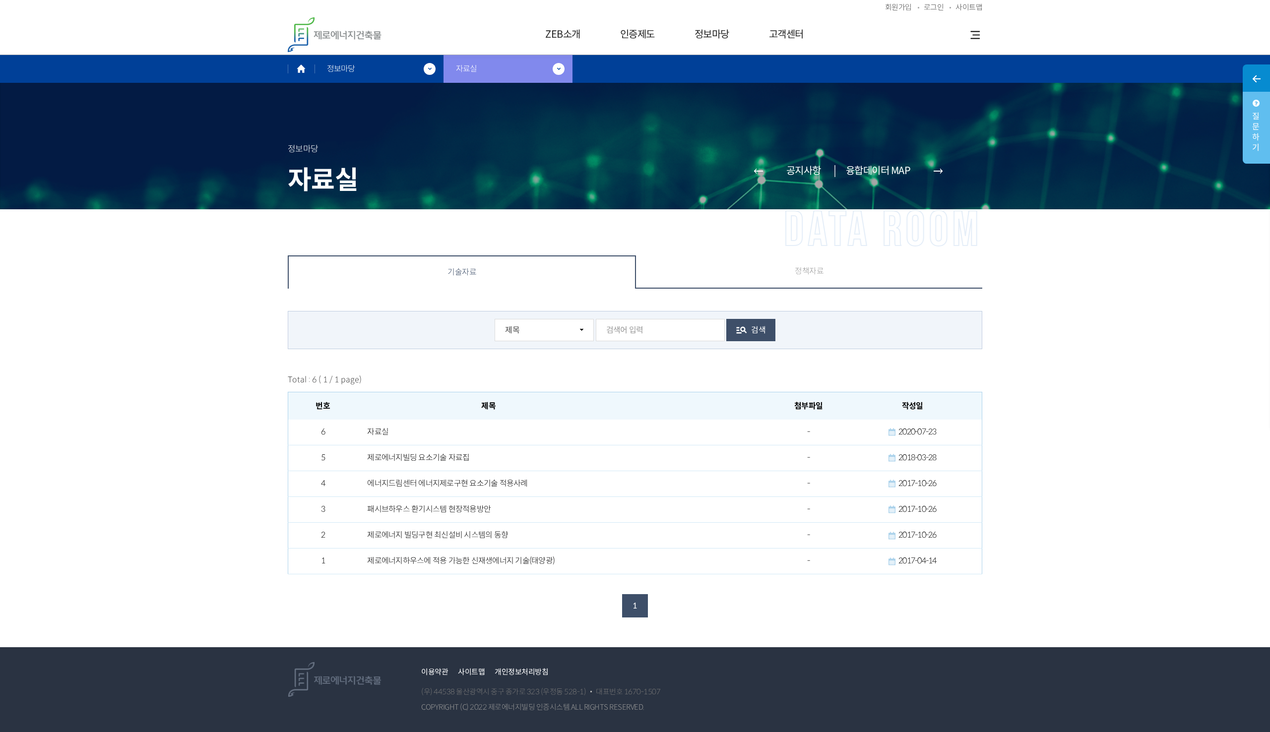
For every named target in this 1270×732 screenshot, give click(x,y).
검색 (758, 330)
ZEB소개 (562, 34)
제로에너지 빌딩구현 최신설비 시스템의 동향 (437, 535)
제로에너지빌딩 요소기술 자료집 (418, 458)
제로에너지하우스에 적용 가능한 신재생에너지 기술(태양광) (461, 561)
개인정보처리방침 (521, 671)
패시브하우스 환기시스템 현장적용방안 (429, 509)
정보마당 (712, 34)
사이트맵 (471, 671)
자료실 (377, 432)
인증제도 (637, 34)
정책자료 (809, 271)
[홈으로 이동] (301, 69)
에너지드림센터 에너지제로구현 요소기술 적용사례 (447, 483)
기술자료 (461, 272)
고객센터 (786, 34)
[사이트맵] (974, 34)
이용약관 (434, 671)
